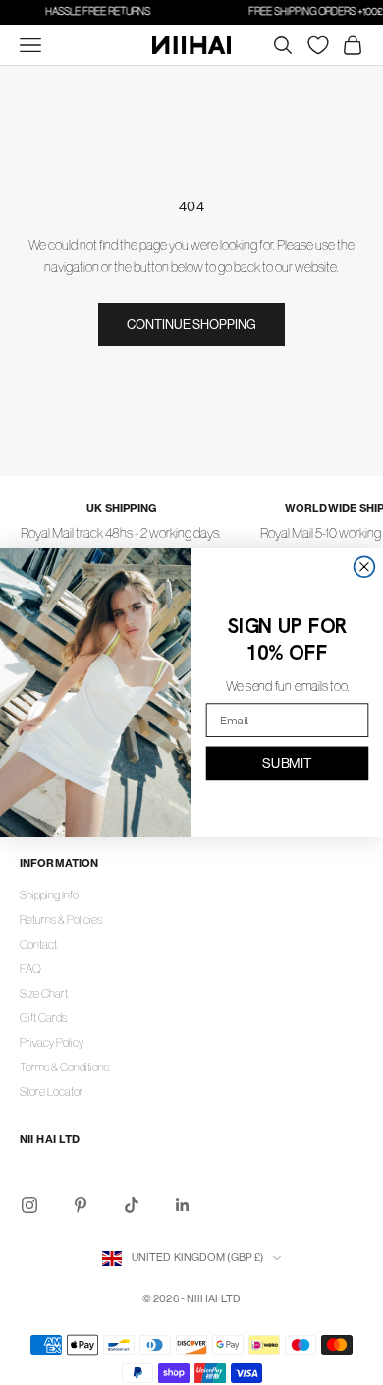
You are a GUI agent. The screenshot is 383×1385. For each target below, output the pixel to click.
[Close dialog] (365, 566)
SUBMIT (286, 763)
